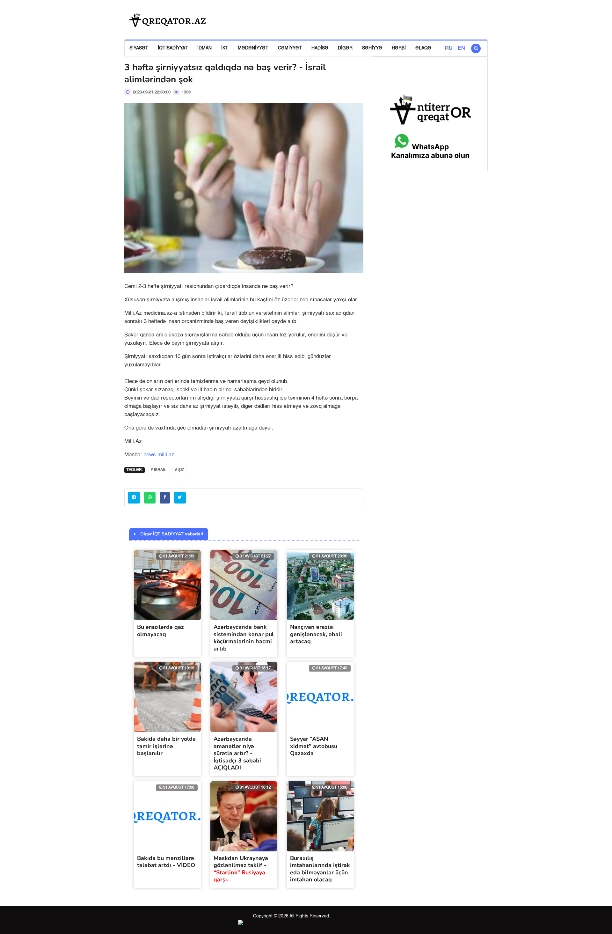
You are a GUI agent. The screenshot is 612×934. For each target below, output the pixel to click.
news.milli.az (158, 455)
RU (449, 48)
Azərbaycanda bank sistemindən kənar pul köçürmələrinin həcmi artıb (244, 637)
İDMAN (204, 48)
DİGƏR (345, 48)
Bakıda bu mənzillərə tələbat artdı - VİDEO (166, 861)
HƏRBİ (399, 48)
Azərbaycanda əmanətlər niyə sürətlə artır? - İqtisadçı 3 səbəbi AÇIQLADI (237, 753)
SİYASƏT (138, 48)
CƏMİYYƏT (290, 48)
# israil (158, 470)
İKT (224, 48)
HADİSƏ (319, 48)
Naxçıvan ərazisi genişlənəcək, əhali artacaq (316, 634)
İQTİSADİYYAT (173, 48)
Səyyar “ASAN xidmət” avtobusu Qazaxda (313, 746)
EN (461, 48)
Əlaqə (423, 48)
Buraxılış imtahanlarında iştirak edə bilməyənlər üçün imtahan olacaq (320, 869)
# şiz (179, 470)
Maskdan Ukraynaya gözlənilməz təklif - (241, 869)
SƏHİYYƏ (372, 48)
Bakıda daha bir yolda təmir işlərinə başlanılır (166, 746)
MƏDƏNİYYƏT (253, 48)
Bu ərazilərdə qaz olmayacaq (160, 630)
